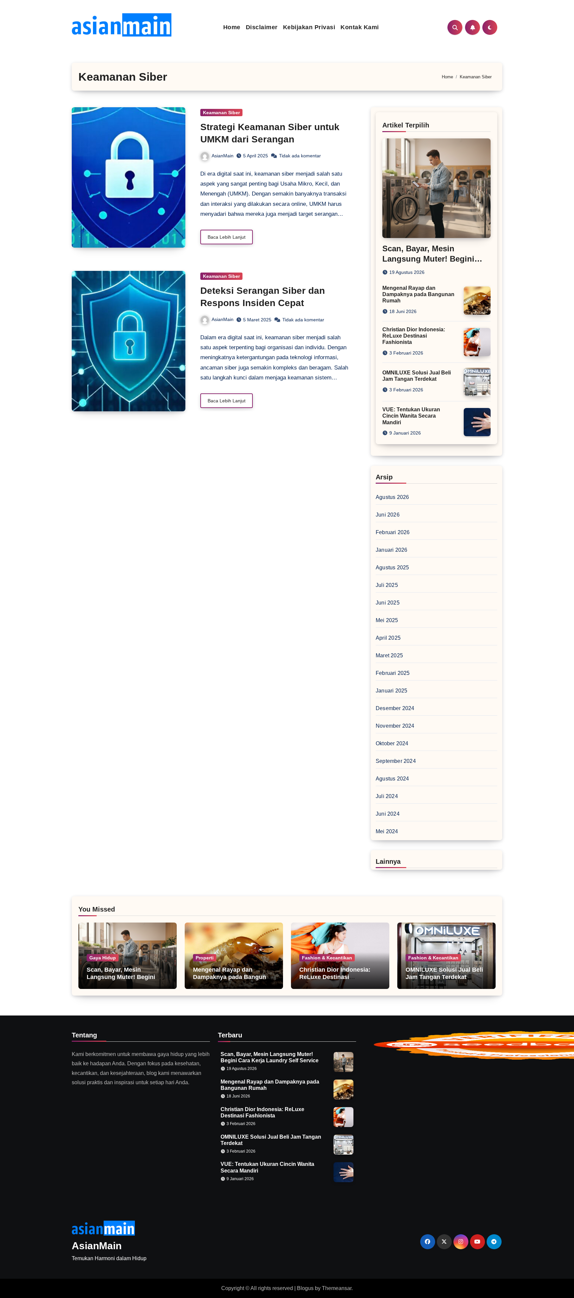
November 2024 (395, 726)
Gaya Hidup (102, 957)
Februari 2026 (393, 532)
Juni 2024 (388, 814)
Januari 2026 (391, 550)
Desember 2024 (395, 708)
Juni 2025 (388, 603)
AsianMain (223, 155)
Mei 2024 (387, 831)
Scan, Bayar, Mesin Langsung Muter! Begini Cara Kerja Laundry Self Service (121, 980)
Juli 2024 (387, 796)
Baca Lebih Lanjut (226, 237)
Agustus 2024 (392, 778)
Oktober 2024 (392, 743)
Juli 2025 (387, 585)
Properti (205, 957)
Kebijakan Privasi (309, 27)
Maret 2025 (389, 655)
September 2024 (396, 761)
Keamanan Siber (221, 112)
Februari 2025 (393, 673)
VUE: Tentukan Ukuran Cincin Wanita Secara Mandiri (411, 416)
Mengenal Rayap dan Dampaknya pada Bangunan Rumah (418, 294)
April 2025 (388, 638)
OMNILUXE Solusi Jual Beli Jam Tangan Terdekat (444, 973)
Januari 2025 (391, 690)
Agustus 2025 (392, 567)
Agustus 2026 (392, 497)
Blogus (305, 1288)
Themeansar (336, 1288)
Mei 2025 (387, 620)
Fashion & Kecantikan (327, 957)
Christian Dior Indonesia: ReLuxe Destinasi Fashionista (413, 336)
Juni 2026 (388, 515)
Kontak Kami (359, 27)
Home (231, 27)
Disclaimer (262, 27)
